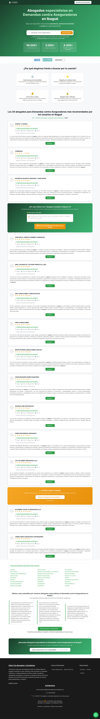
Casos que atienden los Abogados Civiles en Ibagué (24, 565)
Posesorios (67, 581)
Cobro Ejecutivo (68, 569)
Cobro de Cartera (42, 569)
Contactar (49, 143)
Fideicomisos (41, 579)
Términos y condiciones (44, 706)
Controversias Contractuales (71, 571)
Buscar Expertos (66, 32)
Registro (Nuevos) (68, 669)
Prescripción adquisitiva (15, 583)
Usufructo (67, 585)
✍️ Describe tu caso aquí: (34, 212)
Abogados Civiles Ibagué (41, 117)
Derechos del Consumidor (44, 575)
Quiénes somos (13, 683)
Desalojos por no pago (70, 575)
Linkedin (82, 673)
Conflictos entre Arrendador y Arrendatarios (48, 571)
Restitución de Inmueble (15, 585)
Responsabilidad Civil (70, 583)
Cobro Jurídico (13, 571)
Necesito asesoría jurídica (83, 2)
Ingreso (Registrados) (57, 669)
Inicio (33, 117)
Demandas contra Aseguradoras (56, 117)
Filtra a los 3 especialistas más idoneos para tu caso (50, 226)
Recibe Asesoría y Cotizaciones (49, 628)
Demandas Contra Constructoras (45, 573)
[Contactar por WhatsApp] (95, 714)
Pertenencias (41, 581)
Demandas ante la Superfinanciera (18, 573)
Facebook (82, 669)
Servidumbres (41, 585)
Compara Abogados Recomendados (49, 497)
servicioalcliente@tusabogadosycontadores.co (50, 689)
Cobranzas (12, 569)
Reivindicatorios (41, 583)
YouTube (88, 669)
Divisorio (67, 577)
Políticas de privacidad (56, 706)
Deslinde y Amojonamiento (44, 577)
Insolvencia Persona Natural (16, 581)
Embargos (12, 579)
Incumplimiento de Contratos (71, 579)
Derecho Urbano (14, 575)
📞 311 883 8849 (50, 693)
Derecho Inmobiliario (70, 573)
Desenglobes (13, 577)
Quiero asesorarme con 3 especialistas (50, 650)
